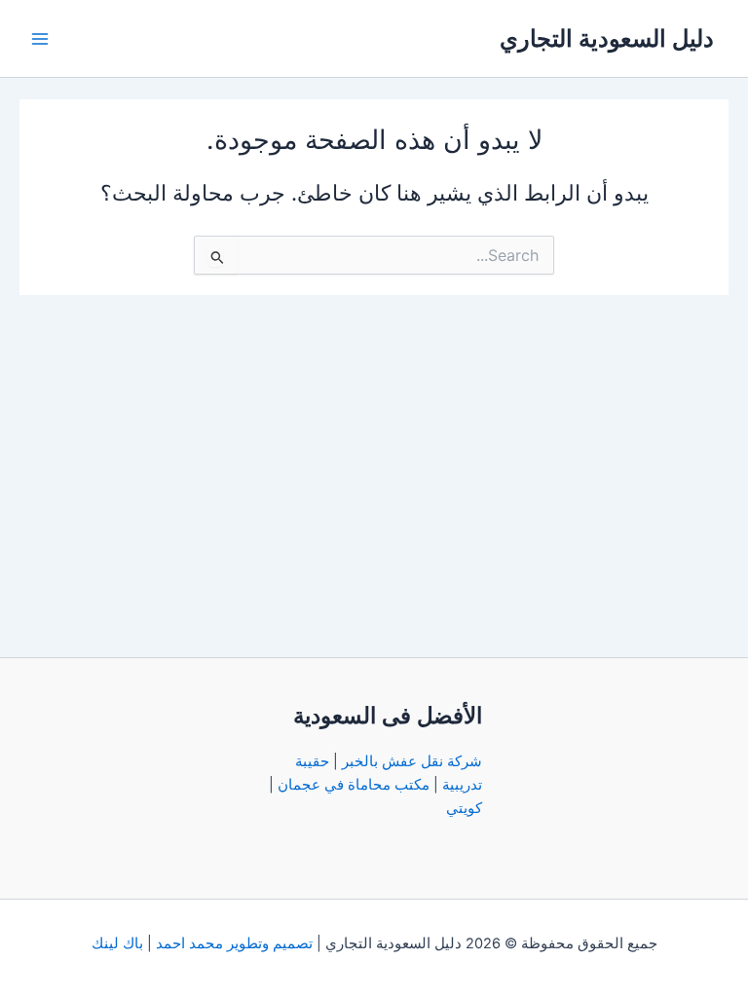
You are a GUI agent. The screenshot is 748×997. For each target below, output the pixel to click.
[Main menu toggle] (39, 38)
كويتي (464, 808)
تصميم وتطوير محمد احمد (234, 943)
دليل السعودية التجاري (607, 38)
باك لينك (117, 943)
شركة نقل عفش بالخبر (412, 761)
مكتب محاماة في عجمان (354, 785)
